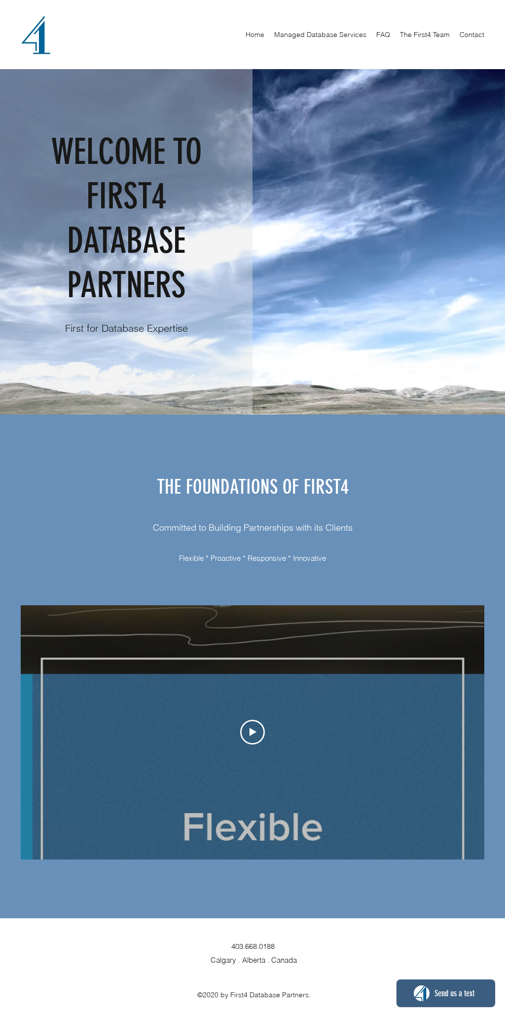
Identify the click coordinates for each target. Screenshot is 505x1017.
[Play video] (252, 732)
